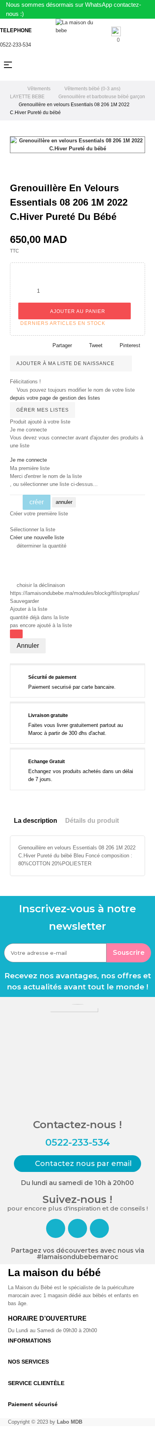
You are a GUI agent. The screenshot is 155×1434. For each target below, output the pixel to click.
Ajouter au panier (76, 311)
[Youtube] (99, 1228)
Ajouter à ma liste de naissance (66, 363)
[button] (77, 1163)
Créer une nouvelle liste (37, 537)
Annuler (28, 645)
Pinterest (130, 345)
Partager (62, 345)
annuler (64, 502)
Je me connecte (28, 460)
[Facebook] (55, 1228)
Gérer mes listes (42, 410)
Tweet (96, 345)
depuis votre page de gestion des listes (55, 398)
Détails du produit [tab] (92, 820)
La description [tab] (35, 820)
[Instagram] (77, 1228)
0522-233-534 (15, 45)
